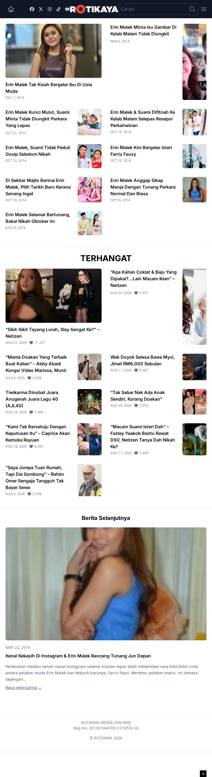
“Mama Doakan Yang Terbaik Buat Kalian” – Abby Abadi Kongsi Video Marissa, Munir (36, 363)
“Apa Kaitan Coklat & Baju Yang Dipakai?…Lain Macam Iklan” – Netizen (143, 278)
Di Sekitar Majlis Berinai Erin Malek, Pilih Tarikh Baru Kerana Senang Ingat (38, 187)
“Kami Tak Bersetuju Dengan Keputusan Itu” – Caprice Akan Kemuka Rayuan (38, 433)
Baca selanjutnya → (24, 687)
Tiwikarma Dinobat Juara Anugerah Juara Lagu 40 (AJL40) (32, 399)
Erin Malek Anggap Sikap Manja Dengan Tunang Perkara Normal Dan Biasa (143, 187)
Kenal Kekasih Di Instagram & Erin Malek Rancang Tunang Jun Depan (78, 656)
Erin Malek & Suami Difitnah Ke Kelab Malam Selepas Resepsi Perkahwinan (142, 118)
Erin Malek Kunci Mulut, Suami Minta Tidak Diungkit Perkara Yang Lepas (38, 118)
